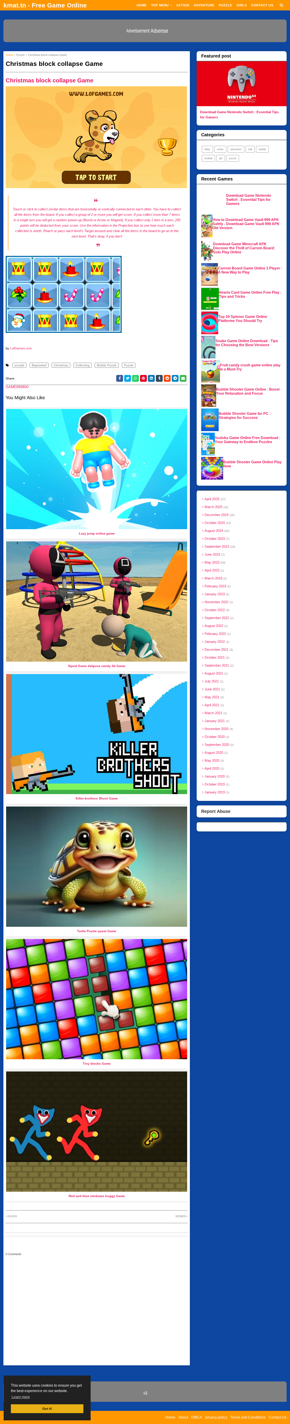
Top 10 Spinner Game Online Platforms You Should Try (242, 319)
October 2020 (216, 737)
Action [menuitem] (182, 5)
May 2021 (214, 697)
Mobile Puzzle (107, 365)
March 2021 (215, 713)
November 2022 (218, 602)
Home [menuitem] (142, 5)
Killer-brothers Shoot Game (97, 798)
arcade (19, 365)
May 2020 (214, 760)
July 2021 (213, 681)
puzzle (232, 158)
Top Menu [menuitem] (160, 5)
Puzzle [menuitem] (225, 5)
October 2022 (216, 610)
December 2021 (218, 649)
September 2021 (219, 665)
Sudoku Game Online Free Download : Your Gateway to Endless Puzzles (247, 440)
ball (250, 149)
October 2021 (216, 657)
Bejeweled (39, 365)
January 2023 (216, 594)
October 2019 (216, 784)
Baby (207, 149)
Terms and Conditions (248, 1417)
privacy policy (216, 1417)
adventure (236, 149)
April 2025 (215, 499)
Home (9, 55)
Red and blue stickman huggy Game (97, 1196)
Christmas (61, 365)
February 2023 (217, 586)
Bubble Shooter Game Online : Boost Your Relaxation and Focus (248, 391)
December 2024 (219, 515)
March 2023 (215, 578)
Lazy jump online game (97, 533)
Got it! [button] (47, 1408)
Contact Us (278, 1417)
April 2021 (214, 705)
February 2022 (217, 634)
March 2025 (216, 507)
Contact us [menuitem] (262, 5)
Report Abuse (215, 811)
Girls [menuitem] (242, 5)
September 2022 (219, 618)
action (220, 149)
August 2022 (216, 626)
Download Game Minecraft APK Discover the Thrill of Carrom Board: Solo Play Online (244, 248)
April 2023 (214, 570)
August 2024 (216, 531)
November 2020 (218, 729)
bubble (262, 149)
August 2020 (216, 752)
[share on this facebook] (119, 378)
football (208, 158)
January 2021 (216, 721)
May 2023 (215, 562)
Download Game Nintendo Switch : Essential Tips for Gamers (239, 114)
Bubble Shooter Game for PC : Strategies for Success (245, 416)
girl (220, 158)
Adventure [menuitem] (204, 5)
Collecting (82, 365)
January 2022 (216, 642)
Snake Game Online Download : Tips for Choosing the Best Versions (246, 343)
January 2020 (216, 776)
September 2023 (219, 546)
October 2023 (216, 538)
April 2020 (214, 768)
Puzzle (20, 55)
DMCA (196, 1417)
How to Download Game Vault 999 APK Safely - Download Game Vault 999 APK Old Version (246, 224)
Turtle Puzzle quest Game (96, 931)
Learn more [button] (21, 1397)
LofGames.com (21, 348)
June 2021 (214, 689)
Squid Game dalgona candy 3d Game (96, 666)
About (183, 1417)
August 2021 (216, 673)
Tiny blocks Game (97, 1063)
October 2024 (217, 523)
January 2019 (216, 792)
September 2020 (219, 745)
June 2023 (214, 554)
